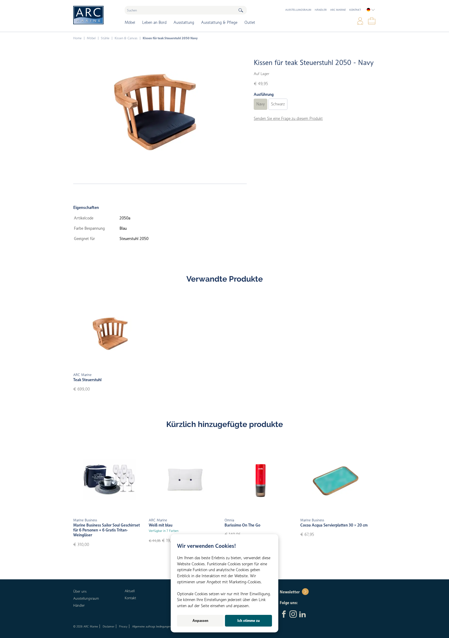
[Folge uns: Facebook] (284, 615)
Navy (260, 104)
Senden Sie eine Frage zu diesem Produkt (288, 118)
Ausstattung (184, 22)
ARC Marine (338, 9)
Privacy (123, 626)
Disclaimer (108, 626)
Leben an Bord (154, 22)
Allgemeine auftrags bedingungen (151, 626)
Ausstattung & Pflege (219, 22)
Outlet (249, 22)
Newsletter (290, 592)
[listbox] (371, 9)
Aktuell (130, 591)
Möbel (130, 22)
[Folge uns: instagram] (293, 615)
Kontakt (355, 9)
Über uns (80, 591)
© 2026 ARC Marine (85, 626)
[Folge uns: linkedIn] (302, 615)
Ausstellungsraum (298, 9)
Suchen (241, 10)
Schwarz (278, 104)
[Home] (95, 15)
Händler (321, 9)
